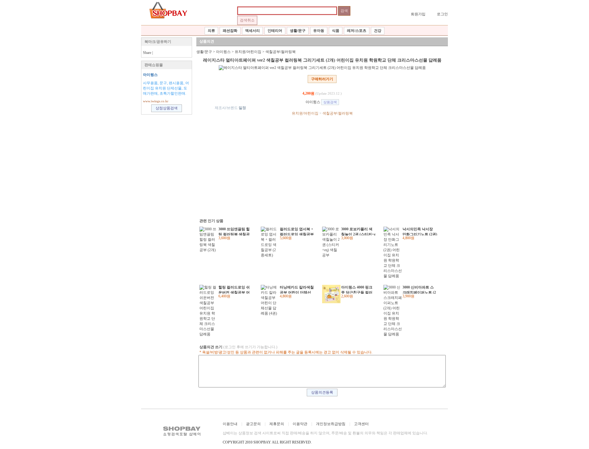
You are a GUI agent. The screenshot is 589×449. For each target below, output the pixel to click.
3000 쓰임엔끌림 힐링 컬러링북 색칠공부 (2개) (234, 231)
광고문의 (253, 424)
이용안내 (230, 424)
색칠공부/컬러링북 (280, 52)
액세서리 (252, 30)
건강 (377, 30)
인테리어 (275, 30)
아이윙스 (150, 75)
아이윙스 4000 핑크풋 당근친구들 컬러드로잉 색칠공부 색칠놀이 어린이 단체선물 (356, 289)
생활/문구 (298, 30)
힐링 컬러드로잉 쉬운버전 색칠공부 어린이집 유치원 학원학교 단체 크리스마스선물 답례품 (234, 289)
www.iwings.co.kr (155, 101)
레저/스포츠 (356, 30)
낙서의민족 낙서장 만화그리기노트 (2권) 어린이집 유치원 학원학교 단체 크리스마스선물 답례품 (419, 231)
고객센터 (361, 424)
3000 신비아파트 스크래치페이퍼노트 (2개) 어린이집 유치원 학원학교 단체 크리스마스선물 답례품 (419, 289)
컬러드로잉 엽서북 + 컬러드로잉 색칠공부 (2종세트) (297, 231)
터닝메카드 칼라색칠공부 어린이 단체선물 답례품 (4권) (297, 289)
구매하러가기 (322, 79)
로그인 (442, 14)
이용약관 (300, 424)
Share (147, 53)
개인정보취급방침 (330, 424)
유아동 (318, 30)
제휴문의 (276, 424)
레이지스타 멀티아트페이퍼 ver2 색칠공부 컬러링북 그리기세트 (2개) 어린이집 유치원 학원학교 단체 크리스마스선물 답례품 (322, 60)
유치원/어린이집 (248, 52)
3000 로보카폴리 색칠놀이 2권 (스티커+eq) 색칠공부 (358, 231)
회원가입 (418, 14)
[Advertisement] (319, 166)
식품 (335, 30)
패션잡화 (230, 30)
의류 (211, 30)
